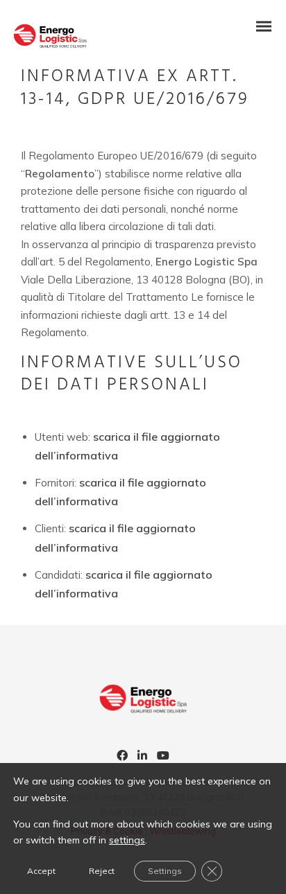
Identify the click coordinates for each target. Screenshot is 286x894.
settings (127, 840)
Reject (102, 871)
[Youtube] (163, 757)
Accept (41, 871)
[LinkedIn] (142, 757)
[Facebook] (122, 757)
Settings (165, 871)
